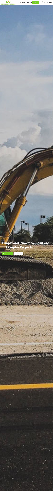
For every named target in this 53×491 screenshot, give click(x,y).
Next (52, 245)
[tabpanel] (26, 245)
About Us (19, 2)
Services (23, 2)
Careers (27, 2)
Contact (31, 2)
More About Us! (19, 253)
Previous (1, 245)
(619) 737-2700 (48, 2)
